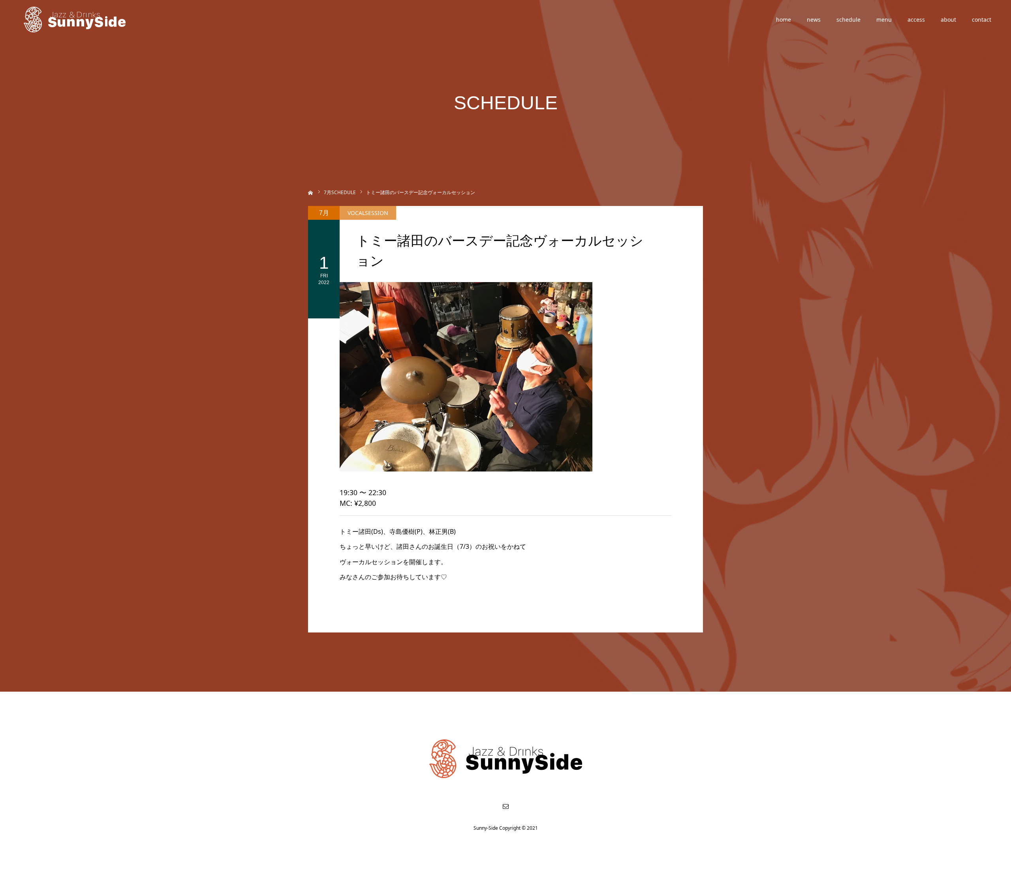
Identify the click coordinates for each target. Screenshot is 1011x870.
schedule (848, 19)
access (916, 19)
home (783, 19)
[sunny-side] (75, 19)
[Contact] (505, 806)
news (814, 19)
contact (981, 19)
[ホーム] (310, 192)
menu (884, 19)
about (948, 19)
